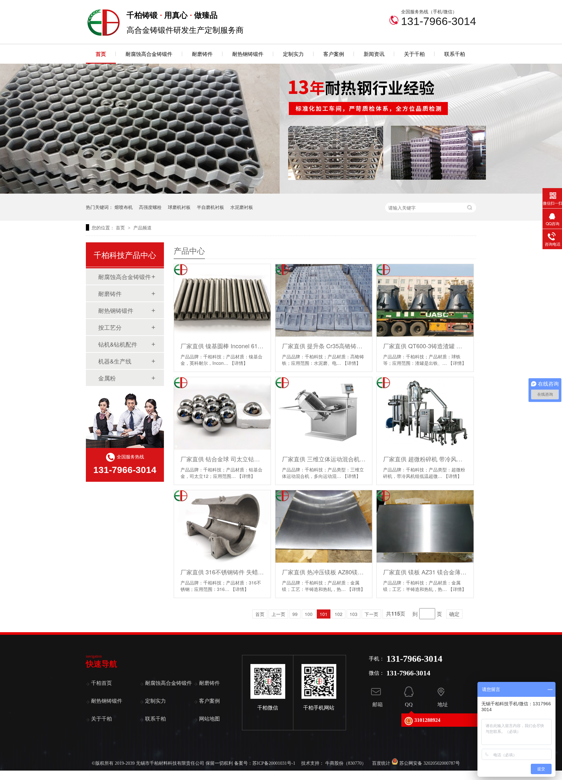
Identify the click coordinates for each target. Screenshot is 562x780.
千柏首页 (101, 683)
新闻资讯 (374, 54)
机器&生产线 (114, 361)
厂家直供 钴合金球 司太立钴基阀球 (222, 458)
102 (338, 614)
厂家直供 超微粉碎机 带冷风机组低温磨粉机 (425, 458)
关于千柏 (414, 54)
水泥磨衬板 (241, 207)
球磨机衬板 (179, 207)
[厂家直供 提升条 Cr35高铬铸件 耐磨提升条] (323, 300)
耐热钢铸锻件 (247, 54)
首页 (101, 54)
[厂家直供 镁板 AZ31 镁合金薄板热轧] (425, 526)
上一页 (278, 614)
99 (295, 614)
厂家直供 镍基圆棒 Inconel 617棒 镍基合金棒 (222, 345)
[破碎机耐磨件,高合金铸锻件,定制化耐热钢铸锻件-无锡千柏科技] (104, 35)
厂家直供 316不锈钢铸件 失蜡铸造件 (222, 572)
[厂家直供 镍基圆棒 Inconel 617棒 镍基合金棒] (222, 300)
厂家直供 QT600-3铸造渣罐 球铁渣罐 (425, 345)
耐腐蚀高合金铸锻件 (149, 54)
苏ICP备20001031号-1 (273, 763)
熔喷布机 (123, 207)
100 (309, 614)
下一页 (371, 614)
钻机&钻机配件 (117, 344)
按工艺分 (110, 327)
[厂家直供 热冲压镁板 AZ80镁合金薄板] (323, 526)
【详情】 (239, 363)
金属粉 (107, 378)
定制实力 (293, 54)
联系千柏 (454, 54)
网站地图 (209, 719)
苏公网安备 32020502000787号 (429, 763)
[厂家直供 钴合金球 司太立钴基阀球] (222, 413)
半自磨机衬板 (210, 207)
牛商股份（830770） (345, 763)
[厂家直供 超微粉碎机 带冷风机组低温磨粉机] (425, 413)
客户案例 (333, 54)
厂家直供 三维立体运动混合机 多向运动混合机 (324, 458)
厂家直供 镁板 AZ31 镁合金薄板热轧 (425, 572)
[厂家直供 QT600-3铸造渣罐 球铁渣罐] (425, 300)
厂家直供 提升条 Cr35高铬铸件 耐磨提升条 (324, 345)
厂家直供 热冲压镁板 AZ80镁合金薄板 (324, 572)
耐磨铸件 (202, 54)
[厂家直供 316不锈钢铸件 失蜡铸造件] (222, 526)
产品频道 (142, 227)
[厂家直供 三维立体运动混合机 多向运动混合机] (323, 413)
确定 (454, 614)
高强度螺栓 (150, 207)
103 (353, 614)
